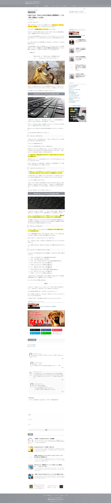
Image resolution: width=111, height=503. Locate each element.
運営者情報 (49, 495)
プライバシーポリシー (55, 495)
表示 (33, 52)
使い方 (34, 346)
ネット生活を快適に (32, 344)
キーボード (31, 346)
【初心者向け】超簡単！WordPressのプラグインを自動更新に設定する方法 (80, 75)
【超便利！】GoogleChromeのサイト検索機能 (44, 438)
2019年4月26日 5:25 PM (38, 383)
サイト (29, 424)
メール (30, 419)
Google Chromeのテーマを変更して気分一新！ (44, 447)
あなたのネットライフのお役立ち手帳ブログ (55, 497)
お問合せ (61, 495)
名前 (29, 414)
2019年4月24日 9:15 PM (37, 353)
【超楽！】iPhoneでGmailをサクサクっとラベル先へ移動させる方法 (48, 474)
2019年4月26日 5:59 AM (38, 362)
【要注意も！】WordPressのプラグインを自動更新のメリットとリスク (80, 49)
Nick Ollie (30, 356)
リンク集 (66, 495)
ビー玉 (31, 375)
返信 (62, 358)
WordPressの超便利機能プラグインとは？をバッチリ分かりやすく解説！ (80, 58)
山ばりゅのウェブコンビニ (32, 3)
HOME (44, 495)
